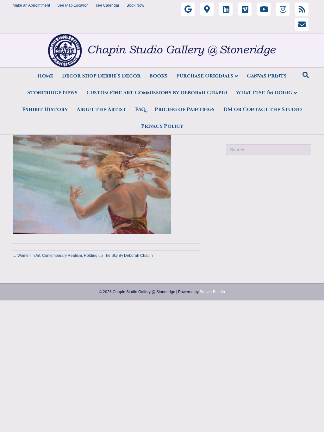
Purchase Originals (204, 75)
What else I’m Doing (264, 92)
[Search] (305, 75)
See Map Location (73, 5)
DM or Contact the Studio (262, 109)
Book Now (135, 5)
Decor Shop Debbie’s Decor (101, 75)
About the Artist (101, 109)
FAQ (140, 109)
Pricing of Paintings (185, 109)
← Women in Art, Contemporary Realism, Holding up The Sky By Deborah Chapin (83, 255)
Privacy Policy (162, 126)
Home (45, 75)
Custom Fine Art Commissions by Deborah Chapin (156, 92)
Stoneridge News (52, 92)
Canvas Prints (267, 75)
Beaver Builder (212, 292)
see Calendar (107, 5)
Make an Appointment (31, 5)
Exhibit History (45, 109)
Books (158, 75)
